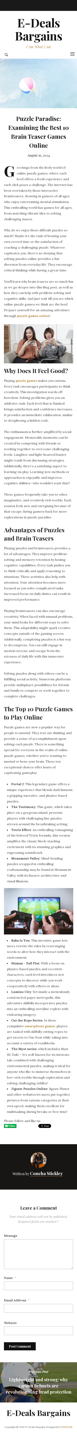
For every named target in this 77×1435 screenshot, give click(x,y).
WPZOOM (66, 1426)
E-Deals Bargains (38, 28)
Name (8, 1278)
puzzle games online (33, 316)
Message (10, 1236)
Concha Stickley (46, 1173)
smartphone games (40, 1026)
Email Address (15, 1300)
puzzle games (26, 381)
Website (10, 1323)
